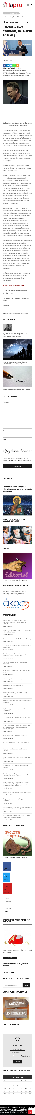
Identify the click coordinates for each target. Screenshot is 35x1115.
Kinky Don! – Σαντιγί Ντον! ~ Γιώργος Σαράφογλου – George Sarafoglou (17, 631)
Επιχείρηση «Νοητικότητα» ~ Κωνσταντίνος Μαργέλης (15, 662)
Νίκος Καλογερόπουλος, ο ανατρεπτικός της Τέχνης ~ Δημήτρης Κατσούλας (15, 774)
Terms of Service (22, 460)
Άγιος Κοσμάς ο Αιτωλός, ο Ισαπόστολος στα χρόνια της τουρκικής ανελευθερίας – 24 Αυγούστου (16, 622)
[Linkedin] (7, 64)
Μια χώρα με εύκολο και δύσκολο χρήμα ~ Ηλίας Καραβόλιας (17, 701)
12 (13, 1088)
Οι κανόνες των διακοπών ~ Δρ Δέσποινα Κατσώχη (15, 749)
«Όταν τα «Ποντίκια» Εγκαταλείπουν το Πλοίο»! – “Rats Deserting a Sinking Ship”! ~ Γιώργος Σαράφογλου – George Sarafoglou (17, 784)
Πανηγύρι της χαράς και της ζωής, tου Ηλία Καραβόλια (15, 799)
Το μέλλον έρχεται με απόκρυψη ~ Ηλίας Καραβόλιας (14, 709)
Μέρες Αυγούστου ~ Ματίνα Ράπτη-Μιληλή (15, 735)
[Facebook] (4, 64)
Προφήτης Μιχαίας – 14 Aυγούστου (13, 685)
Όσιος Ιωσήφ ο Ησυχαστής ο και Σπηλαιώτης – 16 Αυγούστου (17, 671)
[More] (17, 64)
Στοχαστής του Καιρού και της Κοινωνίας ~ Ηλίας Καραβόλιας (17, 646)
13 (17, 1088)
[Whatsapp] (14, 64)
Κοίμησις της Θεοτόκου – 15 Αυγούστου (14, 679)
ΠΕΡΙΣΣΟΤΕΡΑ (10, 957)
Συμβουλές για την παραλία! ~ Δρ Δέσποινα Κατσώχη (15, 766)
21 (21, 1091)
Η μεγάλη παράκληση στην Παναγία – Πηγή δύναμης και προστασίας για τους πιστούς (15, 693)
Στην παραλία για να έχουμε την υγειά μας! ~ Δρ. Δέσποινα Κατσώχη (16, 718)
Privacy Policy (11, 460)
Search (26, 985)
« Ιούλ (4, 1101)
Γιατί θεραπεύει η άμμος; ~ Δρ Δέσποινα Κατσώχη (17, 742)
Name (4, 431)
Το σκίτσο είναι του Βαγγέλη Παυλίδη (15, 580)
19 (13, 1091)
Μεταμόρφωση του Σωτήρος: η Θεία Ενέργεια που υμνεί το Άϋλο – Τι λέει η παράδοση (17, 808)
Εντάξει (2, 1114)
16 (30, 1088)
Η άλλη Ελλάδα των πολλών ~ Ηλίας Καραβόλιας (17, 792)
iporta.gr (5, 17)
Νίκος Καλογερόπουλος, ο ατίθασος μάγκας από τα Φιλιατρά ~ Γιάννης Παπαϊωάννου (17, 654)
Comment (6, 402)
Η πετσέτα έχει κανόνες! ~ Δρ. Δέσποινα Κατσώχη (17, 639)
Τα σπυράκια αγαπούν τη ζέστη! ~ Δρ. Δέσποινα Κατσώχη (16, 758)
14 (21, 1088)
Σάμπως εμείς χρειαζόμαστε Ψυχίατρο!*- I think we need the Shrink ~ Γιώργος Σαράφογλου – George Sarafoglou (16, 727)
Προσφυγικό (23, 313)
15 (26, 1088)
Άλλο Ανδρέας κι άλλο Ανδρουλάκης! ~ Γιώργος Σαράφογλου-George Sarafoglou (16, 816)
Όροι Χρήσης (25, 1056)
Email (4, 439)
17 (5, 1091)
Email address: (17, 1049)
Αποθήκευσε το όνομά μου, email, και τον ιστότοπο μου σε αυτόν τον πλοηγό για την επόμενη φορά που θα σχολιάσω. (17, 451)
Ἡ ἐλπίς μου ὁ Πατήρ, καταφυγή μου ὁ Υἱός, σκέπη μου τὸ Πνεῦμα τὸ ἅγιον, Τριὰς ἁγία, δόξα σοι (17, 489)
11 (9, 1088)
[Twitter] (10, 64)
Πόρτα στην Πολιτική (11, 13)
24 (5, 1094)
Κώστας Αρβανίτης (10, 68)
